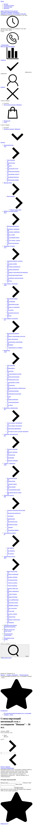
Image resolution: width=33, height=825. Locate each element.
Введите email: (27, 782)
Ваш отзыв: (19, 784)
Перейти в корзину (9, 129)
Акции (2, 11)
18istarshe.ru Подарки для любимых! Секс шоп (13, 13)
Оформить (19, 104)
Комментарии (10, 768)
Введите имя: (4, 782)
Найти (27, 656)
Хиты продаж (14, 11)
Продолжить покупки (10, 104)
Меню (2, 1)
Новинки (7, 11)
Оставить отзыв (19, 787)
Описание (3, 768)
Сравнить (7, 766)
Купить (3, 766)
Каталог (3, 142)
